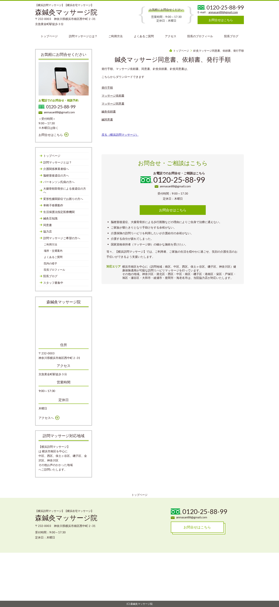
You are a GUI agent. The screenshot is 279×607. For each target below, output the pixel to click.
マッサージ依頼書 (113, 95)
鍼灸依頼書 (109, 111)
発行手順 (107, 87)
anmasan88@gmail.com (223, 12)
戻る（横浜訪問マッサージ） (120, 134)
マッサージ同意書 (113, 103)
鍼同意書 (107, 119)
